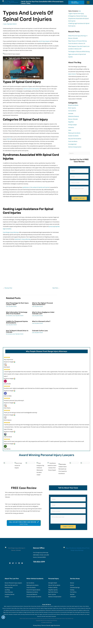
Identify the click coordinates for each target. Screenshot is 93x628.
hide (79, 11)
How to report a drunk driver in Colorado (17, 331)
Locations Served (9, 594)
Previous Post (7, 288)
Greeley (72, 589)
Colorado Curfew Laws (40, 330)
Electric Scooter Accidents (34, 596)
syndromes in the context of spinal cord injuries (36, 187)
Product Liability (52, 587)
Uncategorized (72, 144)
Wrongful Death (52, 583)
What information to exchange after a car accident (16, 313)
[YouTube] (22, 563)
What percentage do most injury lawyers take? (17, 303)
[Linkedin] (19, 563)
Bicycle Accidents (73, 105)
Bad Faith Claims (53, 592)
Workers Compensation (74, 147)
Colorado (70, 113)
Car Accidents (9, 315)
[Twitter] (13, 563)
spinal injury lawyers (44, 41)
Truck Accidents (72, 141)
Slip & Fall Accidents (54, 585)
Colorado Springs (75, 587)
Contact (7, 596)
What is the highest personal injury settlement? (42, 303)
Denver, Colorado (73, 119)
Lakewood (73, 596)
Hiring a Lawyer (72, 124)
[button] (75, 2)
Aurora (72, 585)
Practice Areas (9, 587)
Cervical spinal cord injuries (31, 88)
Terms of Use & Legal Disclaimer (51, 625)
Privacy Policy (37, 625)
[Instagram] (16, 563)
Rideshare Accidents (32, 592)
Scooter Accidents (73, 135)
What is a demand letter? (41, 321)
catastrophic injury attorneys (23, 239)
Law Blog (7, 589)
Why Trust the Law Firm (11, 585)
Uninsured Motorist (32, 594)
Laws (5, 24)
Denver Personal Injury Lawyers (13, 583)
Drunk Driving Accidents (33, 589)
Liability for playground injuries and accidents (17, 322)
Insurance (71, 127)
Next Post (56, 288)
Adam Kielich (72, 74)
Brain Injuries (72, 108)
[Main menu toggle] (88, 2)
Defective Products (73, 116)
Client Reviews (9, 592)
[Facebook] (10, 563)
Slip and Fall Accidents (74, 138)
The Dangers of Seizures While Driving (79, 51)
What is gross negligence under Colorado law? (43, 313)
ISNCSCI (9, 139)
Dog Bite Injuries (53, 589)
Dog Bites (71, 122)
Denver (72, 583)
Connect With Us (79, 198)
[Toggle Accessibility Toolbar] (3, 617)
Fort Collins (73, 592)
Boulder (72, 594)
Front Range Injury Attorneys (11, 232)
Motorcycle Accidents (74, 133)
